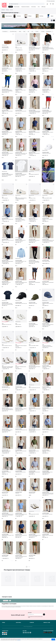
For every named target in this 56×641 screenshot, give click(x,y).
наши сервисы (18, 622)
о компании (32, 622)
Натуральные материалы (25, 6)
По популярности (4, 31)
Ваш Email (29, 612)
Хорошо (53, 639)
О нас (39, 6)
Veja (10, 600)
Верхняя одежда (16, 6)
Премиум (11, 9)
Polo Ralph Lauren (5, 600)
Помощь (3, 622)
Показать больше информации (28, 626)
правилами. (19, 639)
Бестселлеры (33, 6)
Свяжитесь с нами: (46, 622)
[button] (53, 4)
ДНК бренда (43, 6)
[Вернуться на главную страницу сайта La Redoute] (4, 5)
